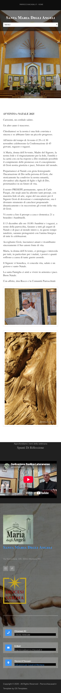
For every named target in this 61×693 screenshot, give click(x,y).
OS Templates (21, 688)
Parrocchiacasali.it (48, 684)
